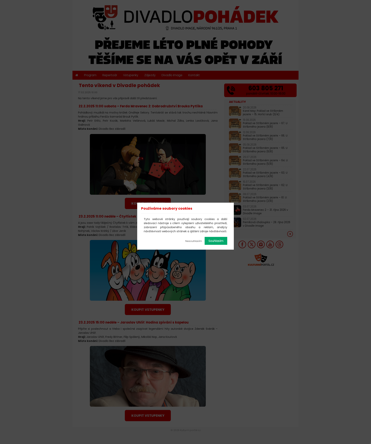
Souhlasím (215, 241)
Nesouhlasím (193, 241)
